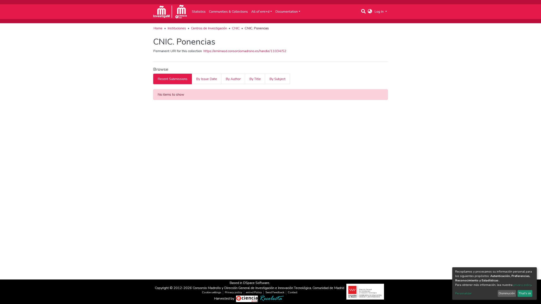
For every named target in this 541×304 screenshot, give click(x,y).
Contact (292, 292)
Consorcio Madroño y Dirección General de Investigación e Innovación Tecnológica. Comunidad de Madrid (268, 288)
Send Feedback (274, 292)
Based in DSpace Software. (250, 283)
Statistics (199, 11)
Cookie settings (211, 292)
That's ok (525, 293)
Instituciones (177, 28)
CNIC (236, 28)
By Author (233, 79)
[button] (370, 11)
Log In (379, 11)
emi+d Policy (254, 292)
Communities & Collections (228, 11)
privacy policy (522, 285)
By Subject (277, 79)
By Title (255, 79)
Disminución (507, 293)
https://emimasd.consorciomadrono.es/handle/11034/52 (245, 51)
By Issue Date (206, 79)
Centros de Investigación (209, 28)
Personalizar (463, 293)
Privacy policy (233, 292)
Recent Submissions (172, 79)
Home (158, 28)
